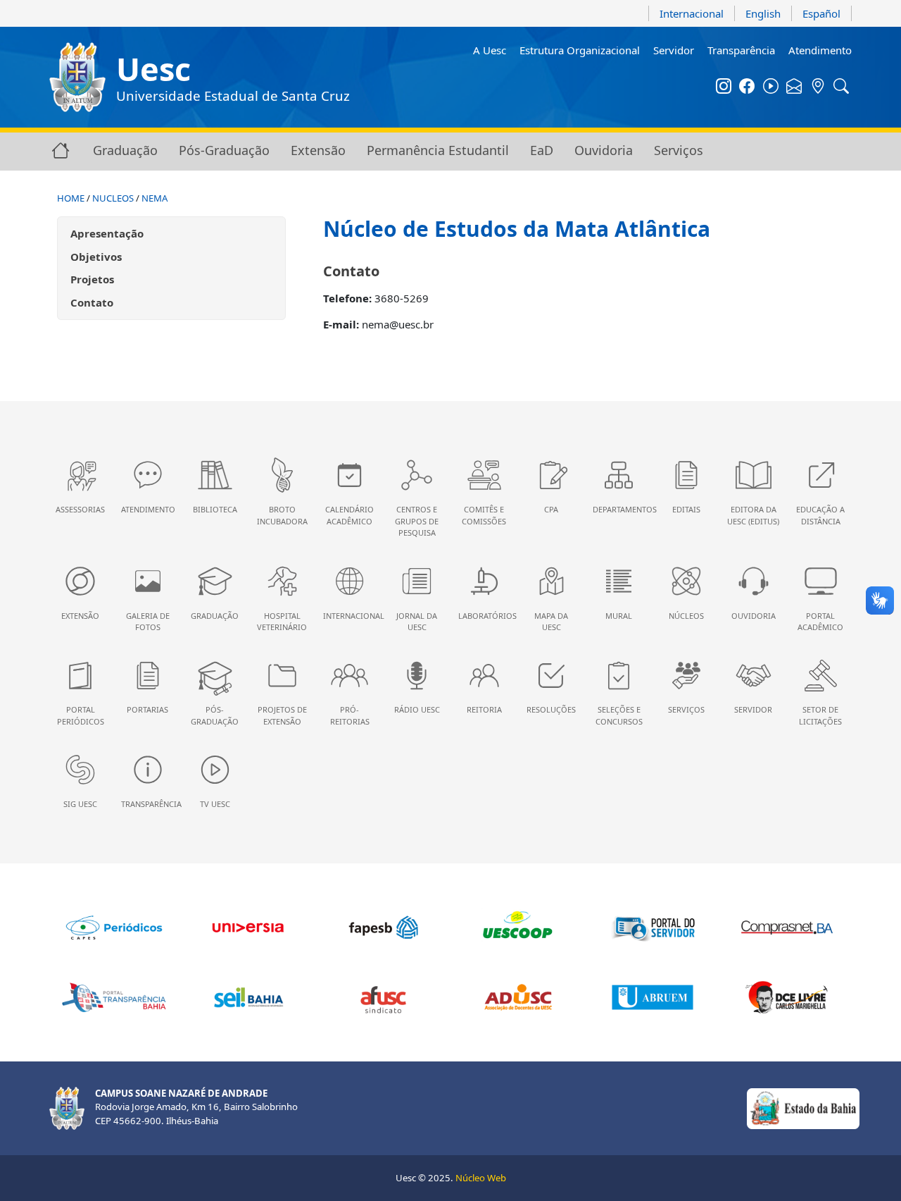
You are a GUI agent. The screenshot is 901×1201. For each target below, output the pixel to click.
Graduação (125, 150)
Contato (91, 302)
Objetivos (96, 257)
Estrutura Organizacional (579, 50)
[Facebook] (747, 87)
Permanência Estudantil (438, 150)
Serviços (678, 150)
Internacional (692, 13)
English (763, 13)
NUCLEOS (113, 198)
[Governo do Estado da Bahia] (803, 1107)
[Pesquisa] (841, 87)
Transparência (741, 50)
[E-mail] (794, 87)
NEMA (154, 198)
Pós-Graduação (224, 150)
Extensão (318, 150)
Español (821, 13)
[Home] (60, 149)
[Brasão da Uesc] (77, 77)
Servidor (673, 50)
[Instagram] (723, 87)
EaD (541, 150)
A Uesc (489, 50)
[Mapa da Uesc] (817, 87)
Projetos (92, 279)
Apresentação (107, 233)
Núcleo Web (480, 1177)
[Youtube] (770, 87)
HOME (70, 198)
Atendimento (820, 50)
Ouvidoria (603, 150)
